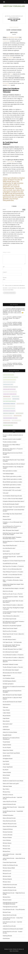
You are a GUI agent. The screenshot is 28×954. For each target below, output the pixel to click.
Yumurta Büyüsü (7, 772)
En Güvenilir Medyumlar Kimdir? (11, 504)
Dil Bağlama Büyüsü (7, 758)
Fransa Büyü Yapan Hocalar (9, 862)
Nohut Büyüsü (6, 775)
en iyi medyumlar (10, 161)
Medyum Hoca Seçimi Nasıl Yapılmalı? (12, 625)
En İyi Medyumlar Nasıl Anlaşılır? (11, 670)
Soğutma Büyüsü (7, 744)
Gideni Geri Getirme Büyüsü (10, 732)
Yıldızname (5, 707)
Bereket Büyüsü (7, 747)
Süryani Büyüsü (6, 715)
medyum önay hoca (7, 415)
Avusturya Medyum (7, 834)
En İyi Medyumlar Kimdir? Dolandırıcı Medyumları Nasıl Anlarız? (12, 538)
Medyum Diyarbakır (8, 832)
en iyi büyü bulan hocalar (9, 401)
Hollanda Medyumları (8, 815)
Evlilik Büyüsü (6, 729)
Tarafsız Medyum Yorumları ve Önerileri (13, 667)
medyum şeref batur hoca (9, 389)
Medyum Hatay (6, 792)
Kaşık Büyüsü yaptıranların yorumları (12, 484)
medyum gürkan (7, 398)
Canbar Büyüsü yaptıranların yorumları (12, 479)
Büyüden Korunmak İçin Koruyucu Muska (13, 780)
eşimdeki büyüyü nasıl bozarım (10, 377)
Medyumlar (5, 83)
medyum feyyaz (15, 396)
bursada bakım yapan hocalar (10, 422)
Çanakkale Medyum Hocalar (10, 890)
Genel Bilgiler (14, 27)
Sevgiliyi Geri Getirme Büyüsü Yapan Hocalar (14, 560)
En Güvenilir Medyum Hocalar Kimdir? (12, 701)
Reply (24, 209)
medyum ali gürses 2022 (8, 413)
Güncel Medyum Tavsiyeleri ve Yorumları (13, 571)
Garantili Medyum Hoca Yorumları (11, 577)
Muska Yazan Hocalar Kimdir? (10, 628)
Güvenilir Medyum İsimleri (9, 639)
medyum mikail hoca (8, 384)
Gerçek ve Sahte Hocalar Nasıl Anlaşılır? (13, 498)
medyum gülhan (17, 415)
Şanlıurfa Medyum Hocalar (9, 804)
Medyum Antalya (7, 876)
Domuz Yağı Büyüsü (8, 767)
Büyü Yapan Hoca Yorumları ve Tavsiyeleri (13, 566)
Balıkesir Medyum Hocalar (9, 887)
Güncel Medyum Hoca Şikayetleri (11, 616)
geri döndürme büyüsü (13, 37)
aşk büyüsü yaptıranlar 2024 (10, 391)
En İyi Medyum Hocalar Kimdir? (10, 652)
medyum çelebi (6, 396)
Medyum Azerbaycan (8, 794)
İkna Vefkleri (6, 789)
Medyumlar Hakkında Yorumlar (10, 664)
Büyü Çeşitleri (6, 551)
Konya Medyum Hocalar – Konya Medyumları (14, 909)
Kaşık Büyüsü (6, 457)
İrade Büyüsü (6, 764)
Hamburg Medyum (7, 935)
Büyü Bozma (6, 778)
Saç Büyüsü (5, 769)
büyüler (8, 85)
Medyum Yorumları (8, 949)
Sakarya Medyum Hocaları (9, 818)
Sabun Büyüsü (6, 721)
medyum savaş (16, 398)
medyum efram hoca (8, 425)
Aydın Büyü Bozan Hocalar (9, 926)
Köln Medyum (6, 938)
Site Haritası (15, 951)
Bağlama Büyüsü (7, 675)
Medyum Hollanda (7, 837)
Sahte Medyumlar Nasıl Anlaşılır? (11, 530)
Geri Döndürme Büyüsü (8, 678)
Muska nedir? (6, 516)
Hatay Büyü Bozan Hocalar (9, 821)
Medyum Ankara (7, 881)
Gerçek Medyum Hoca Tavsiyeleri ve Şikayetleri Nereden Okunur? (12, 527)
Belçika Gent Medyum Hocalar (10, 865)
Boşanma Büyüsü (7, 519)
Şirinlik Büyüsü (6, 755)
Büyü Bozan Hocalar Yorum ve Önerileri (13, 594)
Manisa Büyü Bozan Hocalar (10, 915)
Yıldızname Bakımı (7, 786)
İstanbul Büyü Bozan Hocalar (10, 884)
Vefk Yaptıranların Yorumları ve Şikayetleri (13, 657)
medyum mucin (6, 420)
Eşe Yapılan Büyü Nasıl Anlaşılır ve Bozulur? (13, 588)
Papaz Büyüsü (6, 710)
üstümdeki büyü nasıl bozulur (10, 386)
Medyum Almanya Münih (9, 868)
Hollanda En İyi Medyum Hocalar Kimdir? (13, 928)
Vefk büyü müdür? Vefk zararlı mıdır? (12, 490)
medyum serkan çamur (8, 374)
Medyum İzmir (6, 845)
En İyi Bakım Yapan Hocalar (9, 618)
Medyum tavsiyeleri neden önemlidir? (12, 439)
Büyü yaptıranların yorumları (10, 470)
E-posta (5, 272)
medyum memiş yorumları (9, 403)
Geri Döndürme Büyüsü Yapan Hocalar (12, 495)
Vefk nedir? (6, 493)
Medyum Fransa (7, 912)
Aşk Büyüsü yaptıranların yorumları (11, 487)
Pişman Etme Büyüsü (8, 750)
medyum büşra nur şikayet (9, 379)
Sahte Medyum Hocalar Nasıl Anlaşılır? (12, 695)
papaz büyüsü (9, 57)
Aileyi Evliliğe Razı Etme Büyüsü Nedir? (12, 513)
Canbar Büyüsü (6, 712)
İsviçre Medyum (7, 840)
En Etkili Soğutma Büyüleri (9, 681)
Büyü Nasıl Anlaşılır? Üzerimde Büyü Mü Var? (14, 507)
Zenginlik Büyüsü (7, 735)
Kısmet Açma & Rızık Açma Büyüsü (11, 753)
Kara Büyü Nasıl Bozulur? (9, 548)
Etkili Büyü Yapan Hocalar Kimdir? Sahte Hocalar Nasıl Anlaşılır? (13, 533)
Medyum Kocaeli (7, 873)
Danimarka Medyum (8, 829)
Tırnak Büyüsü (6, 742)
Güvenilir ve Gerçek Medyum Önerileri (12, 574)
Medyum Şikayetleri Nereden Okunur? (12, 672)
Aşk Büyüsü (5, 726)
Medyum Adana (6, 848)
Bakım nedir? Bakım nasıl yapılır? (11, 783)
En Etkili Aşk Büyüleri (8, 683)
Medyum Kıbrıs (6, 897)
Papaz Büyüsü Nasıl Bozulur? (10, 545)
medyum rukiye (20, 403)
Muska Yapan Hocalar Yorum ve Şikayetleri (13, 634)
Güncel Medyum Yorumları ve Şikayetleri (13, 605)
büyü (11, 74)
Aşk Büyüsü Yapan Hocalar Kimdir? (11, 553)
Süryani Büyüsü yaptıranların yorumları (12, 482)
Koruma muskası (7, 636)
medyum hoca (6, 41)
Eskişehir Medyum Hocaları (9, 823)
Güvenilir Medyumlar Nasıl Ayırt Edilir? (12, 649)
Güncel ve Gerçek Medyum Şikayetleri (12, 569)
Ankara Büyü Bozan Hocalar (10, 801)
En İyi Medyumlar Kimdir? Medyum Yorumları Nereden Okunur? (11, 645)
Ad (4, 266)
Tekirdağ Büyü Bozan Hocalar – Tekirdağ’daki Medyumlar (10, 903)
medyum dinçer (19, 413)
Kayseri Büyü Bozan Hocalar (10, 826)
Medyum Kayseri (7, 870)
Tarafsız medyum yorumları (10, 442)
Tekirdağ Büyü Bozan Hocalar (10, 906)
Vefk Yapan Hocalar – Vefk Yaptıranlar (12, 642)
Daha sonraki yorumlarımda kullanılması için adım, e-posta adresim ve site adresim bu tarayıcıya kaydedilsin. (14, 287)
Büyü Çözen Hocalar (8, 591)
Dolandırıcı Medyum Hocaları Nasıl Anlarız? (13, 501)
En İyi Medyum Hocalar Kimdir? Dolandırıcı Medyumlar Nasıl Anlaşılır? (13, 622)
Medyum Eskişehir (7, 879)
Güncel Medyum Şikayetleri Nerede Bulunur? (14, 464)
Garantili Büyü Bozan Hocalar (10, 563)
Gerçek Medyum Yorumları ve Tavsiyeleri (13, 654)
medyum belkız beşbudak (9, 410)
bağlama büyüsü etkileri (9, 408)
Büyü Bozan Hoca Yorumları (10, 631)
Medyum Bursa (6, 851)
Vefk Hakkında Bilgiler (8, 473)
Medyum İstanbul (7, 899)
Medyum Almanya (7, 843)
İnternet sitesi (4, 278)
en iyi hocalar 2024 (16, 420)
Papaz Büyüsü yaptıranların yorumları (12, 476)
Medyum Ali (15, 949)
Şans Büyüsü (6, 761)
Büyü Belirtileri (6, 704)
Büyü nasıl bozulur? (7, 724)
